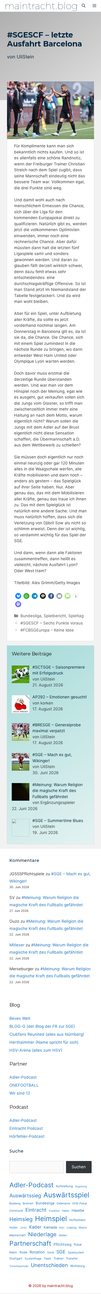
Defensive (63, 1203)
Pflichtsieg (62, 1244)
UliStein (25, 57)
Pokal (78, 1244)
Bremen (28, 1203)
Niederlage (42, 1234)
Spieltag (76, 615)
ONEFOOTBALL (24, 1085)
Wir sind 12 (19, 1093)
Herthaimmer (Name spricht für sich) (43, 1042)
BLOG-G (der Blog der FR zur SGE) (42, 1026)
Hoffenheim (77, 1220)
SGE (61, 1252)
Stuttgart (15, 1258)
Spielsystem (76, 1252)
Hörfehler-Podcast (26, 1136)
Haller (65, 1210)
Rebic (13, 1252)
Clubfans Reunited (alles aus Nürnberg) (46, 1034)
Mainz (83, 1227)
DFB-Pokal (79, 1203)
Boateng (14, 1203)
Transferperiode (18, 1266)
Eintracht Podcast (26, 1128)
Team (47, 1258)
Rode (23, 1252)
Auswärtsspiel (66, 1195)
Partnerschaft (30, 1243)
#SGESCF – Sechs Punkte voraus (51, 623)
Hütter (13, 1227)
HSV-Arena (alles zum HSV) (35, 1050)
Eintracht (36, 1210)
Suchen (79, 1167)
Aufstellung (64, 1186)
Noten (63, 1235)
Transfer (72, 1258)
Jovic (23, 1227)
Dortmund (16, 1210)
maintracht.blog (41, 5)
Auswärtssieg (25, 1195)
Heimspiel (51, 1218)
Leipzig (71, 1227)
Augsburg (81, 1186)
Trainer (59, 1258)
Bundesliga (30, 615)
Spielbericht (55, 615)
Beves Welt (19, 1018)
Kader (35, 1226)
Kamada (50, 1227)
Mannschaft (17, 1235)
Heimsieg (21, 1219)
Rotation (37, 1252)
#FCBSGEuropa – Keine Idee (47, 630)
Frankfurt (54, 1210)
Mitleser (16, 945)
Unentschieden (49, 1265)
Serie (50, 1252)
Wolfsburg (77, 1266)
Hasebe (78, 1210)
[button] (18, 596)
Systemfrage (33, 1258)
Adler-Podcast (23, 1077)
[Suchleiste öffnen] (83, 6)
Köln (61, 1227)
